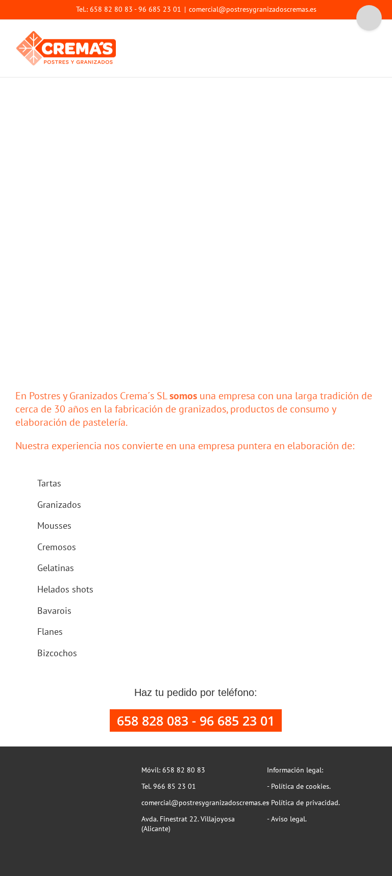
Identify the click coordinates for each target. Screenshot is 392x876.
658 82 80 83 (183, 770)
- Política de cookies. (299, 786)
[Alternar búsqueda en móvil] (354, 36)
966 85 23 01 (174, 786)
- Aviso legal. (287, 818)
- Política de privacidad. (303, 802)
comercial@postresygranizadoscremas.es (252, 9)
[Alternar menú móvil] (373, 36)
